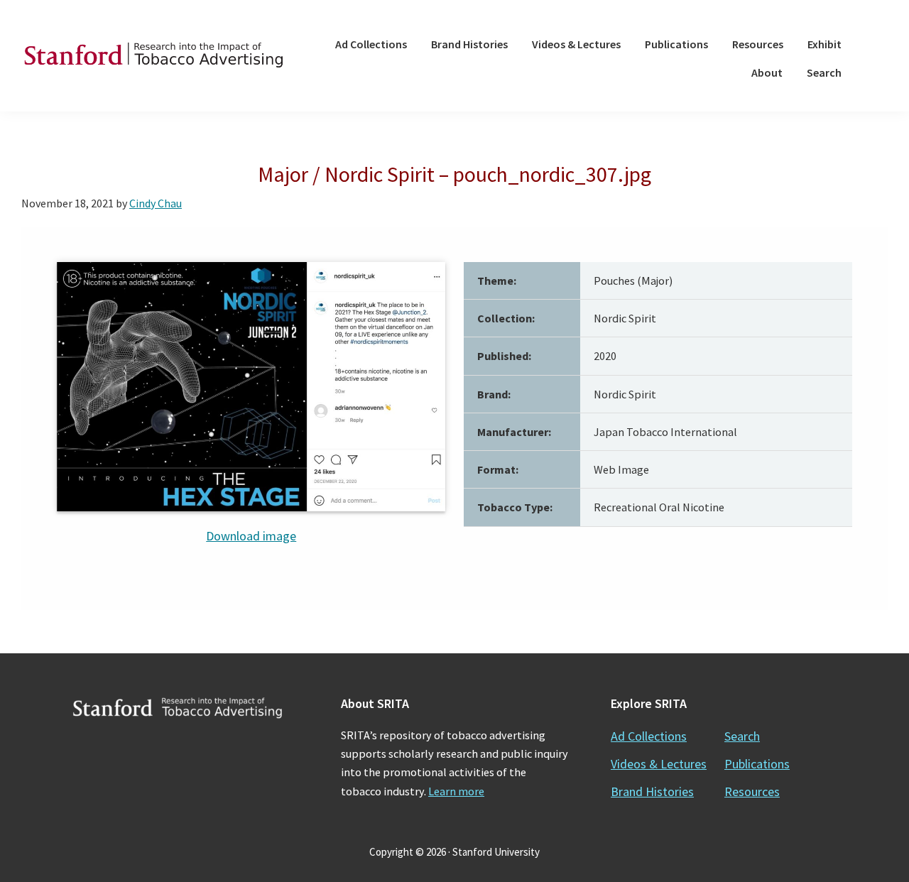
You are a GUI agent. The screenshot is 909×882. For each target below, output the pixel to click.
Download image (251, 536)
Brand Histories (652, 791)
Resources (752, 791)
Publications (757, 764)
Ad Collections (649, 736)
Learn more (456, 791)
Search (742, 736)
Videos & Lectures (659, 764)
